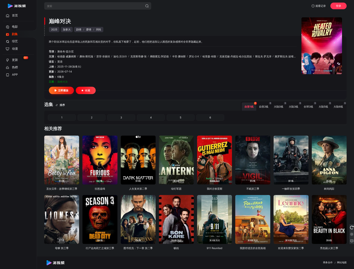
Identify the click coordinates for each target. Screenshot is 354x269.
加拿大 (67, 29)
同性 (98, 29)
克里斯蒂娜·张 (138, 56)
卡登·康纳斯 (179, 56)
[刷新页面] (351, 227)
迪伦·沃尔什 (120, 56)
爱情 (88, 29)
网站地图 (342, 262)
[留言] (351, 240)
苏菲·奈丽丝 (103, 56)
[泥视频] (17, 6)
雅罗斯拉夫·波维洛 (285, 56)
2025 (54, 29)
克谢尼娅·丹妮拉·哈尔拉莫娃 (235, 56)
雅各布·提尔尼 (65, 51)
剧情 (78, 29)
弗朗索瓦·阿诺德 (159, 56)
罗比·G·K (194, 56)
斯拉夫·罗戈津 (263, 56)
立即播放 (63, 90)
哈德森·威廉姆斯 (66, 56)
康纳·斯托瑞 (86, 56)
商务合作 (328, 262)
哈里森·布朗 (209, 56)
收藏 (87, 90)
